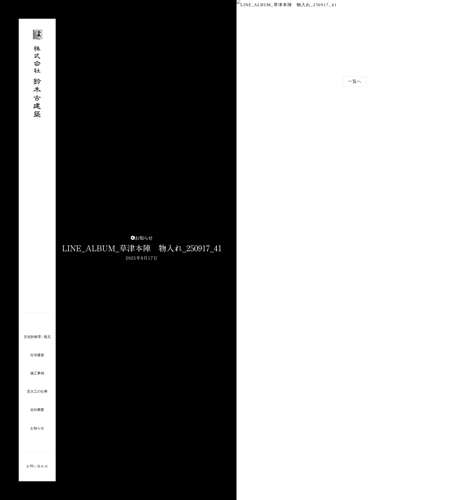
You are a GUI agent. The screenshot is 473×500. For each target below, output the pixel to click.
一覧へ (355, 81)
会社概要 (37, 410)
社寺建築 (37, 355)
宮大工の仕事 (37, 391)
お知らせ (37, 428)
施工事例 (37, 373)
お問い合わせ (37, 466)
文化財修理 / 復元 (37, 337)
